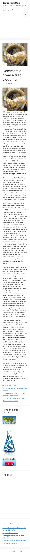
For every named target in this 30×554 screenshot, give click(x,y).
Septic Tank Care (11, 3)
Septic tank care (10, 385)
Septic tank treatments (10, 533)
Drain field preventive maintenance (14, 540)
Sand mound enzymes (10, 543)
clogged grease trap (11, 388)
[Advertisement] (15, 28)
